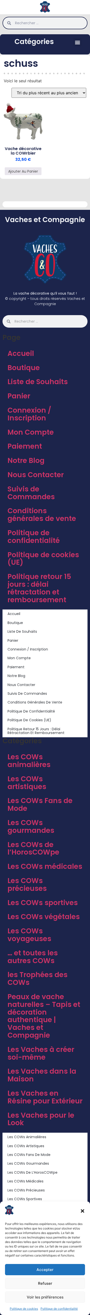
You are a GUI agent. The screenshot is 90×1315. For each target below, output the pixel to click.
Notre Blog (26, 460)
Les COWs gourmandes (31, 826)
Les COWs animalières (29, 761)
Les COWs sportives (43, 903)
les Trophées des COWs (38, 978)
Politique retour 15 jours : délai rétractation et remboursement (39, 588)
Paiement (25, 446)
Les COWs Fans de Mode (40, 804)
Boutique (24, 368)
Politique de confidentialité (59, 1308)
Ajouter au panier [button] (23, 171)
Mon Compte (31, 432)
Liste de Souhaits (38, 382)
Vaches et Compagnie (45, 220)
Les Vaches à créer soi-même (41, 1053)
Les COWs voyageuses (29, 935)
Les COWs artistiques (27, 783)
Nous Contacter (36, 475)
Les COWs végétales (44, 917)
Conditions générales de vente (42, 514)
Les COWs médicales (45, 866)
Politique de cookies (24, 1308)
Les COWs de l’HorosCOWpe (33, 848)
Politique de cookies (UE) (43, 558)
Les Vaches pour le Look (41, 1119)
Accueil (21, 353)
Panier (19, 396)
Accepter (45, 1269)
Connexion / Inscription (29, 414)
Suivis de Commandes (31, 493)
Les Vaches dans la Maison (42, 1075)
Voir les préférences (45, 1297)
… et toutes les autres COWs (33, 957)
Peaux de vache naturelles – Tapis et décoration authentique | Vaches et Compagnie (44, 1016)
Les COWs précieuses (27, 884)
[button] (82, 1210)
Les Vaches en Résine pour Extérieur (45, 1097)
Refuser (45, 1283)
